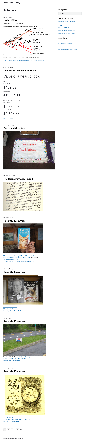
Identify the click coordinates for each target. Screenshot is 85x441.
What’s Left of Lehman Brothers (11, 309)
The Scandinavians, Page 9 (18, 179)
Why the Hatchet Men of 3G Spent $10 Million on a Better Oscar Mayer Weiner (24, 60)
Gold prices (5, 118)
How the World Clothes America (11, 360)
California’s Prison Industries (11, 421)
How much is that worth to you (20, 70)
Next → (22, 429)
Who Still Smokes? (8, 417)
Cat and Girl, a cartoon (63, 41)
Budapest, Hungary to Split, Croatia (66, 33)
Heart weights (10, 118)
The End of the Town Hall (10, 307)
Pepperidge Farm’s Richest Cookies (13, 310)
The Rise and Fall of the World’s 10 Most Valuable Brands (18, 261)
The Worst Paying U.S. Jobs (10, 259)
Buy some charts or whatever (65, 43)
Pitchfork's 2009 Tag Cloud (64, 27)
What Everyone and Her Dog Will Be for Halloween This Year (19, 256)
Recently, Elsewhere (14, 221)
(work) (23, 357)
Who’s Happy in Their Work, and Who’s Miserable (16, 419)
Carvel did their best (14, 128)
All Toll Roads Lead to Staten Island (66, 21)
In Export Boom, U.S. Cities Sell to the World (15, 358)
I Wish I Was (10, 20)
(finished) (27, 357)
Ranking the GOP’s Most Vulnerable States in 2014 (17, 257)
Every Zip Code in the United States (66, 30)
